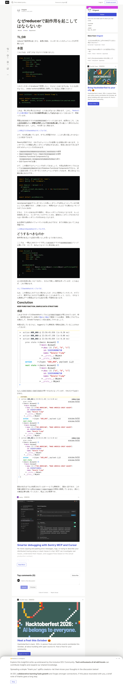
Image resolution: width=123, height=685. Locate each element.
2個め (47, 317)
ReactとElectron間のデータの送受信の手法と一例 (101, 51)
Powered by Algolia (60, 2)
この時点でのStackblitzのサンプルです (32, 131)
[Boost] (7, 68)
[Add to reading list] (7, 63)
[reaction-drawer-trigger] (8, 49)
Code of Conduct (43, 592)
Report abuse (54, 592)
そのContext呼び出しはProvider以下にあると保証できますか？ (101, 42)
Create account (111, 2)
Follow (102, 14)
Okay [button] (13, 682)
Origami (24, 10)
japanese (32, 30)
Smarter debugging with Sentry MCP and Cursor (47, 544)
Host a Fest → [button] (93, 104)
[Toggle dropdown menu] (78, 497)
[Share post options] (7, 74)
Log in (101, 2)
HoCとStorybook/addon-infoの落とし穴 (100, 59)
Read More (21, 564)
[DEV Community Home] (7, 2)
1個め (41, 317)
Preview (32, 587)
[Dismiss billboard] (119, 658)
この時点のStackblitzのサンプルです (31, 229)
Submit (24, 587)
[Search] (12, 2)
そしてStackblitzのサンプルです (29, 289)
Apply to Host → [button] (24, 654)
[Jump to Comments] (7, 56)
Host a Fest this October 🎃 (34, 640)
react (20, 30)
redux (25, 30)
